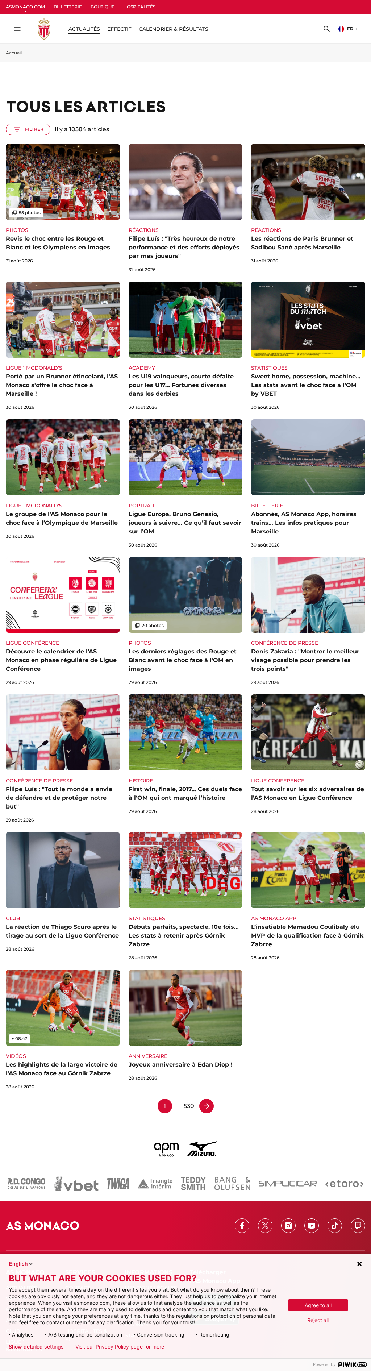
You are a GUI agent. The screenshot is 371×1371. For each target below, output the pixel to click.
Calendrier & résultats (173, 29)
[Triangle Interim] (155, 1183)
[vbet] (76, 1183)
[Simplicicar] (288, 1183)
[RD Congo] (27, 1183)
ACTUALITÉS (84, 29)
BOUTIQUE (102, 6)
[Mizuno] (202, 1148)
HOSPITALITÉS (139, 6)
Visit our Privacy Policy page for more (119, 1347)
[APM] (166, 1148)
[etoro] (344, 1183)
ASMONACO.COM (25, 6)
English (18, 1263)
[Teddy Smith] (193, 1183)
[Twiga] (118, 1183)
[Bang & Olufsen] (232, 1183)
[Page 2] (206, 1106)
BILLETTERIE (68, 6)
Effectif (119, 29)
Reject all (318, 1320)
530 (189, 1105)
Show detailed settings (36, 1347)
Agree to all (318, 1305)
